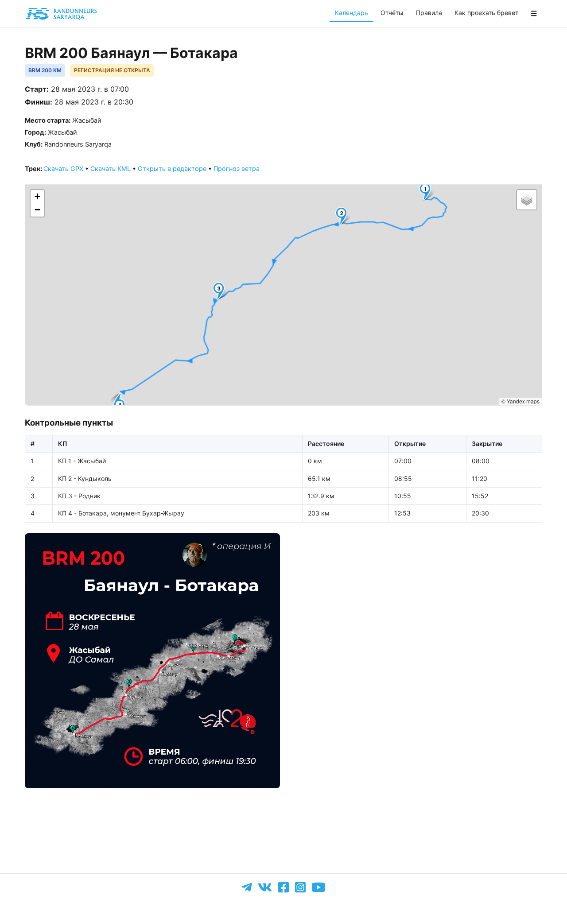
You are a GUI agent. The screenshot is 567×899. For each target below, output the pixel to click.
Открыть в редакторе (172, 168)
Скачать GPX (63, 168)
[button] (427, 191)
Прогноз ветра (237, 168)
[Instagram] (300, 887)
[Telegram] (246, 887)
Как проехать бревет (486, 12)
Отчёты (392, 12)
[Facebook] (283, 887)
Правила (429, 12)
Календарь (351, 12)
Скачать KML (110, 168)
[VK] (265, 887)
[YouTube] (318, 887)
